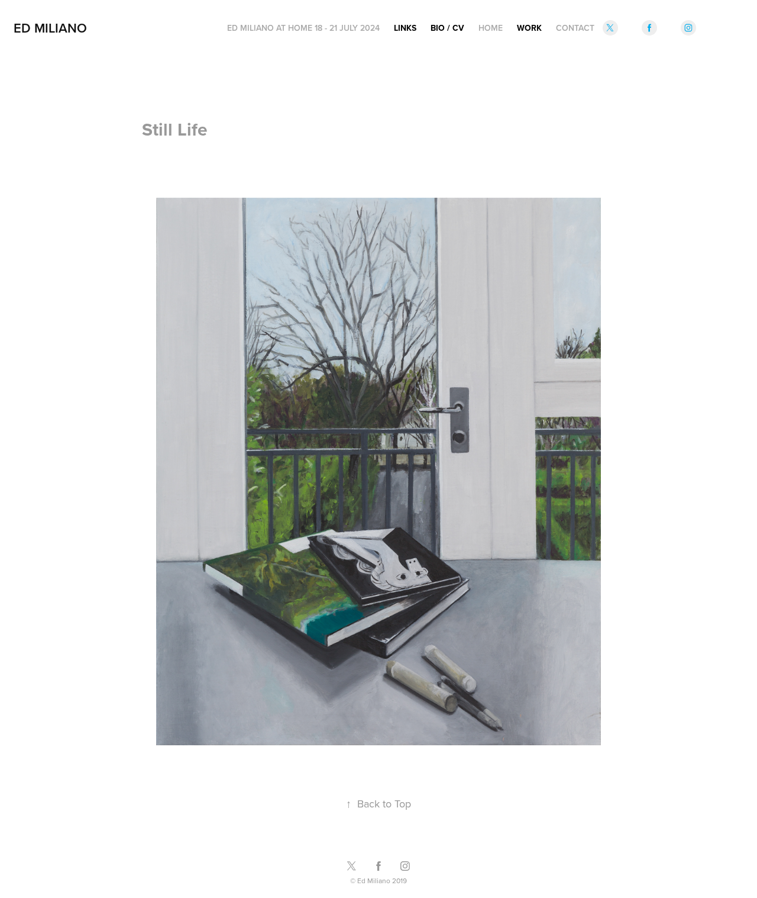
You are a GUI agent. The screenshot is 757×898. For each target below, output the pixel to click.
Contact (575, 28)
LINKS (405, 28)
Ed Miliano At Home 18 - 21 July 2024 (303, 28)
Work (529, 28)
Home (490, 28)
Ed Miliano (50, 27)
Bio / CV (447, 28)
